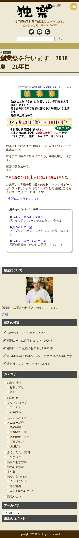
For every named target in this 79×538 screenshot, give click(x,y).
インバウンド (18, 481)
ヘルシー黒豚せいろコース (29, 241)
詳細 (5, 314)
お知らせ (7, 53)
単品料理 (15, 427)
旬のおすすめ (15, 467)
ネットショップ (17, 402)
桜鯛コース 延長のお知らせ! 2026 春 (30, 348)
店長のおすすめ (17, 462)
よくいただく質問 (18, 452)
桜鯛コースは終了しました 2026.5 (29, 340)
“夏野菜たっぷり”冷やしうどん (26, 332)
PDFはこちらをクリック (24, 198)
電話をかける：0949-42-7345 (39, 25)
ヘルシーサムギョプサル (27, 217)
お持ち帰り (14, 382)
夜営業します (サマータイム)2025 (28, 363)
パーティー (17, 407)
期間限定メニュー (21, 436)
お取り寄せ (17, 387)
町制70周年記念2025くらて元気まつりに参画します (39, 356)
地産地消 (15, 486)
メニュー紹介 (15, 422)
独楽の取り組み (17, 476)
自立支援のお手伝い (22, 491)
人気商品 (15, 412)
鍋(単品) (15, 446)
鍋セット (15, 392)
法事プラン (17, 441)
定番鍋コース (18, 432)
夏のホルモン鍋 (22, 227)
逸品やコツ (14, 496)
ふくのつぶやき (17, 417)
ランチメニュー (17, 457)
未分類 (11, 471)
